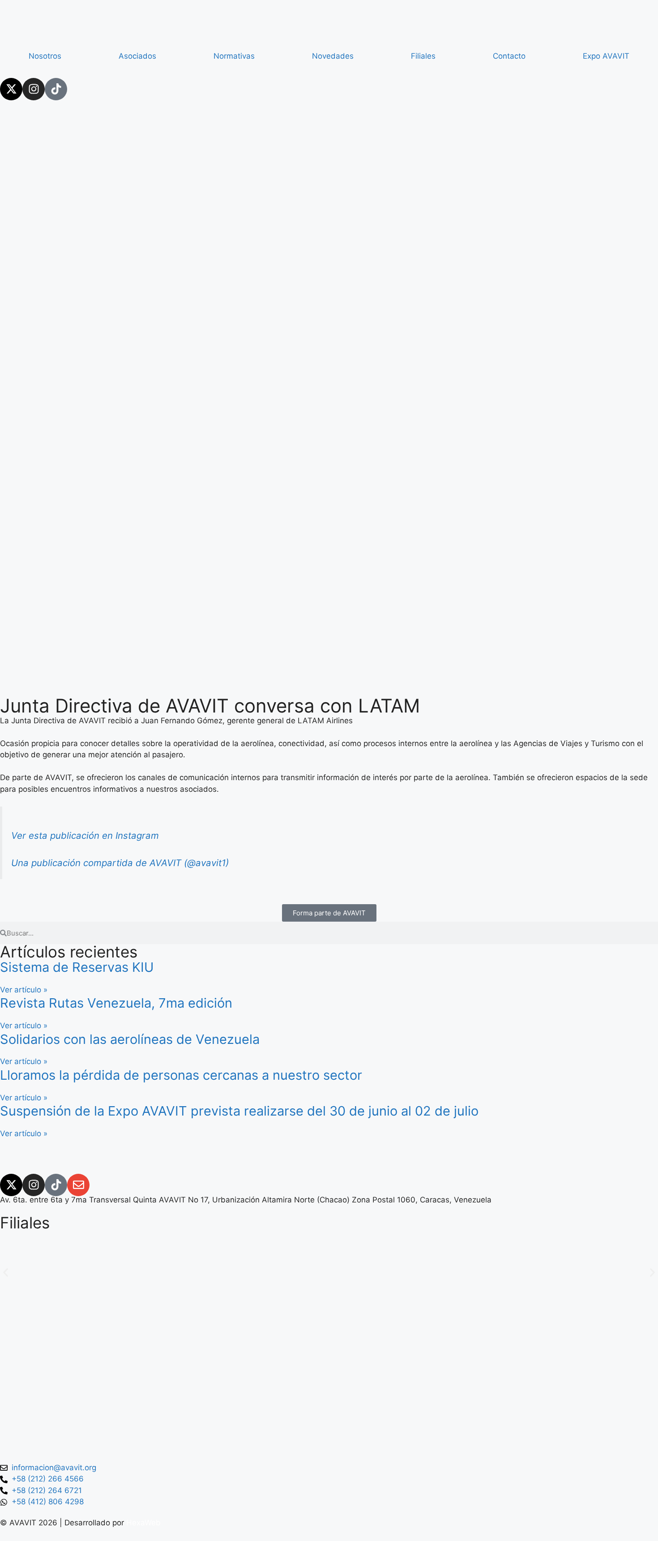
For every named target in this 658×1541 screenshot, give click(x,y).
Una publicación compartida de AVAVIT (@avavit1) (120, 862)
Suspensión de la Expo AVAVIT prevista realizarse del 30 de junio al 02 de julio (239, 1111)
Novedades (333, 56)
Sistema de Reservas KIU (77, 967)
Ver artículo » (23, 989)
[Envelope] (78, 1185)
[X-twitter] (11, 89)
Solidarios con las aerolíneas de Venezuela (130, 1039)
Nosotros (45, 56)
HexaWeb (143, 1522)
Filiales (423, 56)
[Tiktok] (56, 89)
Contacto (509, 56)
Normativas (234, 56)
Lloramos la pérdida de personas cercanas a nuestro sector (181, 1075)
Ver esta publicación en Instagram (85, 835)
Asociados (137, 56)
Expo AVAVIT (606, 56)
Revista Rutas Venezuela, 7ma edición (116, 1003)
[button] (5, 1272)
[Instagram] (33, 89)
